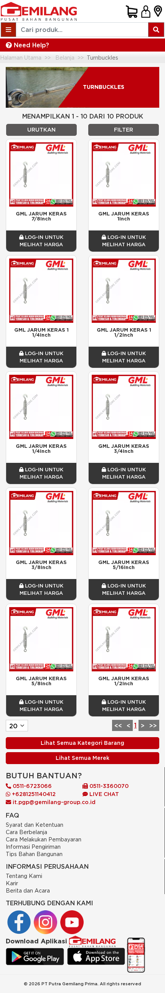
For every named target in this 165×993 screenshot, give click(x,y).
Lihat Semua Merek (82, 757)
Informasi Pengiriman (33, 846)
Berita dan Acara (28, 890)
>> (153, 725)
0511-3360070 (108, 786)
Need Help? (30, 45)
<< (118, 725)
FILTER (123, 129)
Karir (12, 883)
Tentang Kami (24, 876)
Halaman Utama (20, 57)
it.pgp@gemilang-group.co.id (54, 802)
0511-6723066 (31, 786)
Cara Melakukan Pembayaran (43, 839)
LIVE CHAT (103, 794)
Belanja (64, 57)
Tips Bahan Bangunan (34, 854)
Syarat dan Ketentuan (34, 824)
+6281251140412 (33, 794)
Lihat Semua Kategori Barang (82, 742)
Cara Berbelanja (26, 832)
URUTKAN (41, 129)
